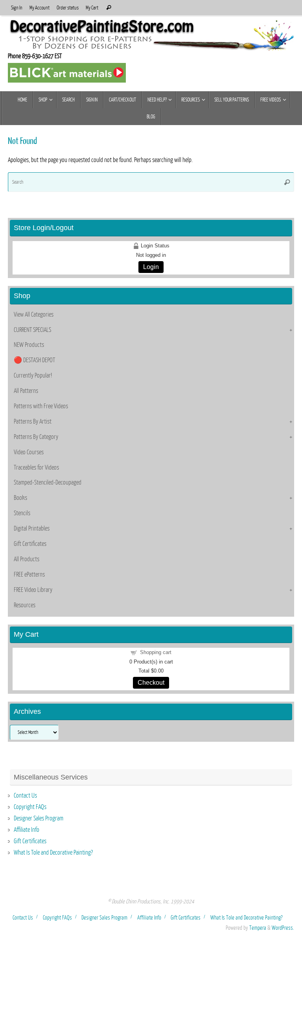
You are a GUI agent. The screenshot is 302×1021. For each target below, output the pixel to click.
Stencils (22, 513)
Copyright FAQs (30, 807)
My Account (39, 8)
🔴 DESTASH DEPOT (34, 360)
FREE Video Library (33, 589)
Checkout (151, 682)
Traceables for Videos (36, 467)
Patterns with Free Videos (41, 406)
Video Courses (29, 452)
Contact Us (25, 795)
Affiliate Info (26, 829)
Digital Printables (32, 528)
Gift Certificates (30, 543)
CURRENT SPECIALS (32, 330)
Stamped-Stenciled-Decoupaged (47, 482)
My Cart (92, 8)
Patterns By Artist (33, 421)
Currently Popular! (33, 375)
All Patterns (26, 390)
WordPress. (283, 928)
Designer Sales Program (38, 818)
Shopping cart (155, 652)
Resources (24, 605)
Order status (68, 8)
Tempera (257, 928)
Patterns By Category (36, 436)
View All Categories (33, 314)
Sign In (16, 8)
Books (20, 497)
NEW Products (29, 344)
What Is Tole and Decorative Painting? (53, 852)
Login (151, 267)
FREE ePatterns (29, 574)
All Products (26, 559)
